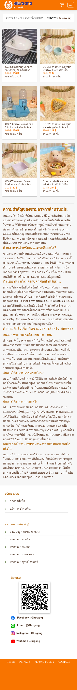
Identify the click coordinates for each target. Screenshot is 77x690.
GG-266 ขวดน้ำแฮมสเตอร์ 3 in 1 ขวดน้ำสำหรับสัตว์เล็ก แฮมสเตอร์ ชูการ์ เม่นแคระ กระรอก (19, 126)
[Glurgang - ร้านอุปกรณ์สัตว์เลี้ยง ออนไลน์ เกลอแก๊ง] (18, 5)
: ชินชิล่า (25, 546)
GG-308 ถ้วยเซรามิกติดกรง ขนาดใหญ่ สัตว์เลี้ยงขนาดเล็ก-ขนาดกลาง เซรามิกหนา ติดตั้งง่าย (19, 69)
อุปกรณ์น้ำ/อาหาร (34, 17)
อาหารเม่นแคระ (39, 301)
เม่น (20, 17)
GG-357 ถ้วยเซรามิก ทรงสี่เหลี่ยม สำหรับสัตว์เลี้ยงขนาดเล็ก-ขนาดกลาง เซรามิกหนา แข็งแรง (19, 183)
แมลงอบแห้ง (57, 301)
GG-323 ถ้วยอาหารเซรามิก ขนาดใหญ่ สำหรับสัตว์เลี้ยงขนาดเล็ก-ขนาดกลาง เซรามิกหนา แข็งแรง (57, 126)
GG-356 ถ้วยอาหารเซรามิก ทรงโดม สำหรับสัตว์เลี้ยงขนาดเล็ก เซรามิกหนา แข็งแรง (57, 69)
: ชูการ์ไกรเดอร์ (29, 562)
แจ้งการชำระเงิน (20, 508)
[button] (62, 5)
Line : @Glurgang (28, 625)
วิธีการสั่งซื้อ (17, 501)
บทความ (15, 546)
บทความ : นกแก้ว (20, 539)
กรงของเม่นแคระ (31, 263)
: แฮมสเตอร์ (27, 554)
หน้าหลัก (10, 17)
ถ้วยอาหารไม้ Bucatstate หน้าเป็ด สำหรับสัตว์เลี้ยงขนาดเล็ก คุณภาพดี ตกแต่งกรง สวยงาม (57, 183)
